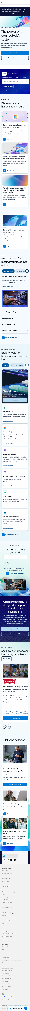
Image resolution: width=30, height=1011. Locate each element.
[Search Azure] (1, 2)
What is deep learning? (7, 978)
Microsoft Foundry (8, 712)
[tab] (8, 271)
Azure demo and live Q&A (7, 926)
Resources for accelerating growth (9, 918)
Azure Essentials (5, 884)
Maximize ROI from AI (7, 907)
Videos (3, 962)
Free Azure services (6, 899)
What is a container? (6, 986)
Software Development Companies (9, 933)
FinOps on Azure (5, 905)
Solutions (4, 915)
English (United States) (9, 994)
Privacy (17, 1003)
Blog (3, 949)
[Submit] (26, 81)
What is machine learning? (7, 975)
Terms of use (22, 1003)
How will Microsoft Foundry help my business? (14, 91)
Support (4, 923)
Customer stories (5, 886)
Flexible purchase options (7, 902)
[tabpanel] (15, 304)
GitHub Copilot (16, 712)
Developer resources (6, 952)
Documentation (5, 946)
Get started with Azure (7, 873)
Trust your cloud (5, 881)
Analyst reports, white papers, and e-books (11, 960)
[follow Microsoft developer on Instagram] (8, 860)
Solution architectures (7, 920)
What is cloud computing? (7, 970)
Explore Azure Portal (11, 856)
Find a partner (5, 939)
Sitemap (4, 1003)
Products (4, 894)
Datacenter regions (6, 878)
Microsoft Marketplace (7, 936)
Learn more (13, 15)
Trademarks (4, 1005)
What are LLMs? (5, 983)
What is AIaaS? (5, 981)
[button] (15, 67)
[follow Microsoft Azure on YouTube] (15, 860)
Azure (3, 6)
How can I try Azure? (8, 86)
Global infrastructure (6, 876)
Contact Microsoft (10, 1003)
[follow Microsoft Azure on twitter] (5, 860)
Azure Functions (25, 712)
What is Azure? (5, 870)
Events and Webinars (6, 957)
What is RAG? (5, 989)
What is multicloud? (6, 973)
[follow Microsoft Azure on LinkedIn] (11, 860)
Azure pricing (5, 897)
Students (4, 954)
